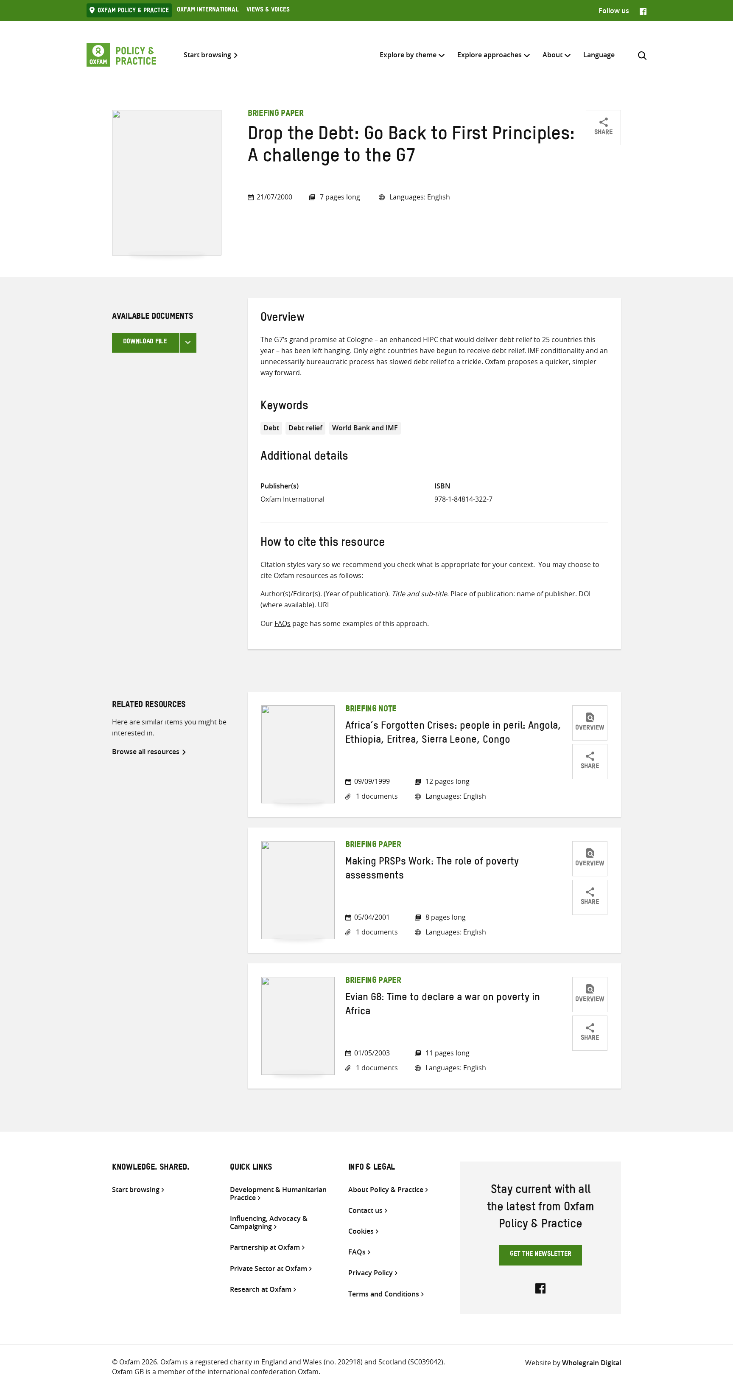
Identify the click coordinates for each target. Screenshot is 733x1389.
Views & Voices (268, 10)
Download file (145, 342)
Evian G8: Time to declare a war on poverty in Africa (442, 1005)
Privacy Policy (370, 1273)
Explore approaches (489, 54)
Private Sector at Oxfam (268, 1269)
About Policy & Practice (385, 1190)
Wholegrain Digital (591, 1362)
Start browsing (207, 55)
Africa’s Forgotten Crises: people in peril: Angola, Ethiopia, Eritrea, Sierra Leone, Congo (453, 734)
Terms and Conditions (383, 1294)
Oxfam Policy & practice (133, 11)
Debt (271, 427)
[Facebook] (643, 10)
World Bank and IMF (365, 427)
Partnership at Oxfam (265, 1247)
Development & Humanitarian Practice (278, 1194)
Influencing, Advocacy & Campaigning (269, 1223)
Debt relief (305, 427)
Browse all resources (145, 751)
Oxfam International (207, 10)
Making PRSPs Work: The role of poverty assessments (432, 870)
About (552, 54)
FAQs (282, 623)
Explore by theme (408, 54)
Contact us (365, 1211)
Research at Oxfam (260, 1289)
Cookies (361, 1231)
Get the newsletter (540, 1255)
